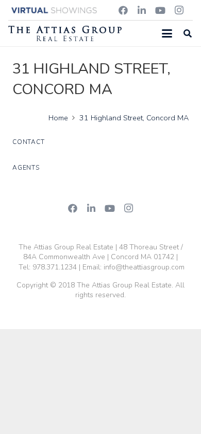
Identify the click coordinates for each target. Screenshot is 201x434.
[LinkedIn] (141, 10)
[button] (167, 33)
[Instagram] (179, 10)
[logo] (65, 33)
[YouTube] (160, 10)
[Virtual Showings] (54, 10)
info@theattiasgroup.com (144, 267)
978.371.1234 (54, 267)
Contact (28, 142)
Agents (26, 168)
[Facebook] (123, 10)
